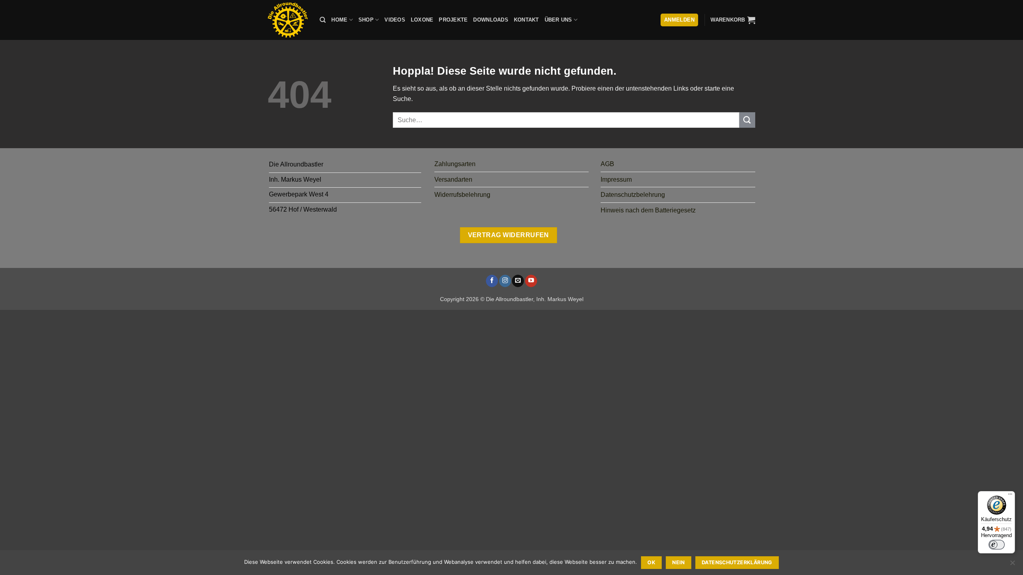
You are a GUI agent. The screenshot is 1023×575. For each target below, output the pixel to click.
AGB (607, 164)
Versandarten (453, 179)
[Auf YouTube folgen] (531, 281)
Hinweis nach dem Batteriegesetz (648, 210)
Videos (394, 20)
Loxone (422, 20)
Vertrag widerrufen (508, 235)
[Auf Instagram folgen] (505, 281)
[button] (733, 20)
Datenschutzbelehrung (633, 194)
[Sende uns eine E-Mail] (518, 281)
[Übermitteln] (747, 120)
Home (339, 20)
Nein (678, 562)
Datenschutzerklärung (737, 562)
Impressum (616, 179)
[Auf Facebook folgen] (492, 281)
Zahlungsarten (455, 164)
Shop (366, 20)
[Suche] (323, 20)
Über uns (558, 20)
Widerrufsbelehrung (462, 194)
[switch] (997, 544)
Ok (651, 562)
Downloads (490, 20)
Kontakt (526, 20)
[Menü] (1010, 496)
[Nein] (1012, 565)
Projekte (453, 20)
